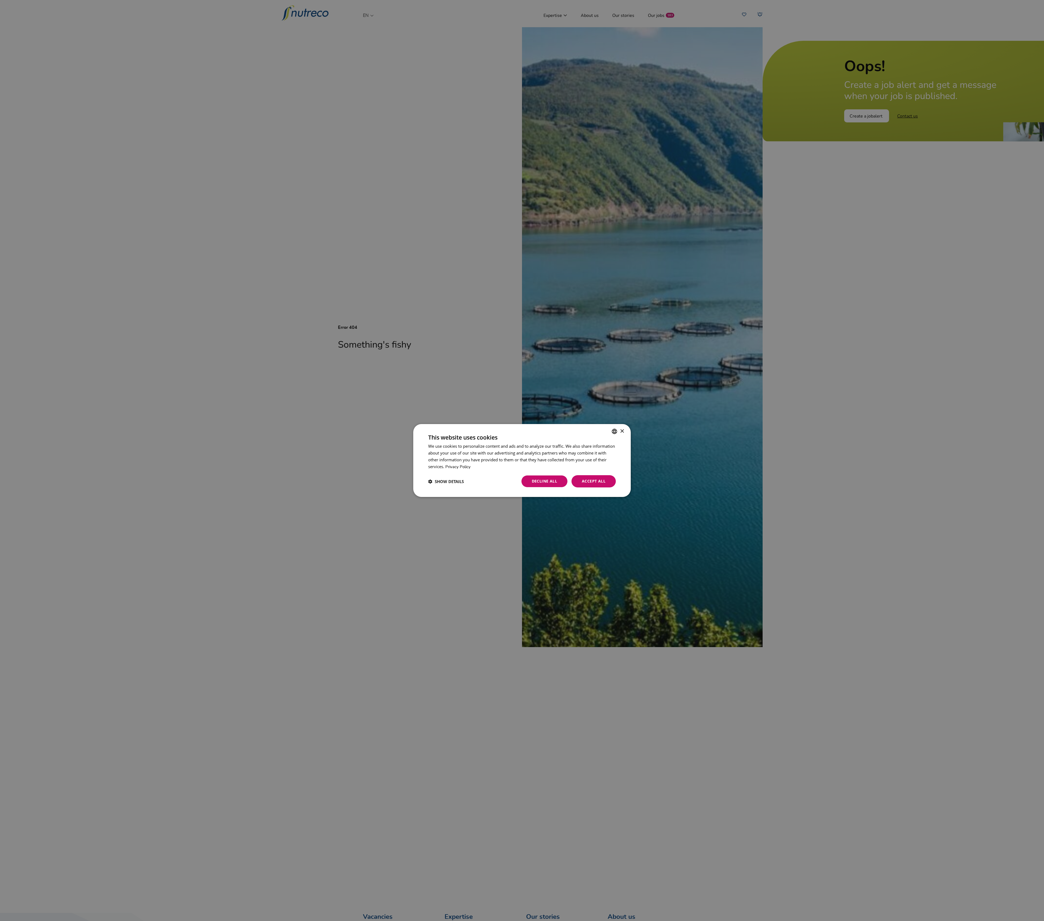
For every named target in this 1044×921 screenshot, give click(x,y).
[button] (446, 481)
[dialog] (522, 460)
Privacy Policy (458, 466)
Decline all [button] (544, 481)
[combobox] (614, 431)
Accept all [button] (593, 481)
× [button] (622, 431)
